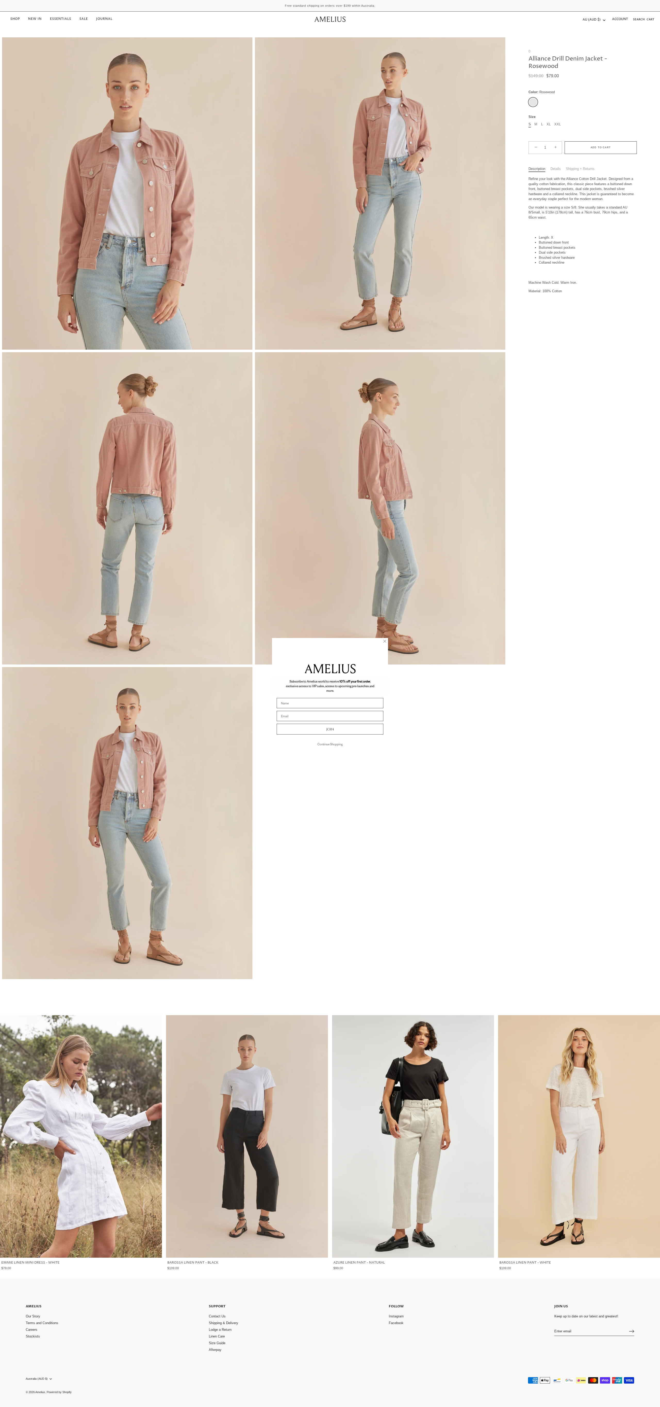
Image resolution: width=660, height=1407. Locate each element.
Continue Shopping (330, 744)
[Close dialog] (385, 641)
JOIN (330, 729)
